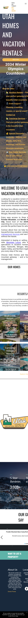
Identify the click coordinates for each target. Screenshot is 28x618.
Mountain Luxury (13, 242)
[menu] (25, 3)
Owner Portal (12, 591)
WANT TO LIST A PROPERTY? (14, 555)
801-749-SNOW (14, 9)
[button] (2, 537)
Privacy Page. (15, 616)
